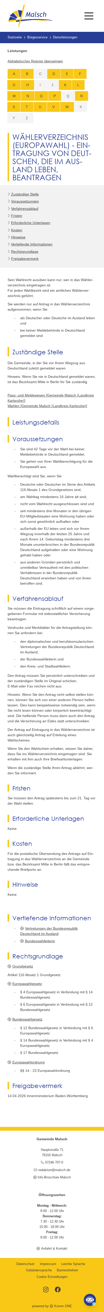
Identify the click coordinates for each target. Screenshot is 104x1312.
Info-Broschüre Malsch (54, 1177)
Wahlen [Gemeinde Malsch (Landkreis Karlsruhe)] (47, 406)
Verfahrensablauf (24, 209)
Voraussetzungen (25, 201)
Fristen (16, 216)
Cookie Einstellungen (52, 1277)
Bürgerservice (37, 37)
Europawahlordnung (28, 1062)
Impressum (48, 1264)
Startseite (15, 37)
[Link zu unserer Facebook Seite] (58, 1290)
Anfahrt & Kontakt (54, 1248)
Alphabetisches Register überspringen (35, 61)
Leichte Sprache (73, 1264)
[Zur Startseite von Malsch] (30, 16)
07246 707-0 (54, 1162)
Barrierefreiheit (67, 1270)
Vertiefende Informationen (32, 244)
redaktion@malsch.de (54, 1170)
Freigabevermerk (25, 259)
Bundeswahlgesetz (27, 1019)
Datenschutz (25, 1264)
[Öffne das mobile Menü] (88, 15)
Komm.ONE (63, 1306)
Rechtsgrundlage (24, 252)
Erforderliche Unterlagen (30, 223)
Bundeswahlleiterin (40, 941)
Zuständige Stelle (25, 194)
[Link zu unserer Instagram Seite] (45, 1290)
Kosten (16, 230)
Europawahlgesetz (27, 984)
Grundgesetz (22, 966)
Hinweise (18, 237)
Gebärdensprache (39, 1270)
